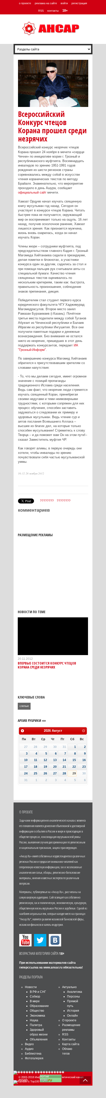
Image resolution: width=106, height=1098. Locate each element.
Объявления (39, 1039)
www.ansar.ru (52, 967)
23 (84, 766)
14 (64, 760)
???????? (47, 500)
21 (64, 766)
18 (35, 766)
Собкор (35, 996)
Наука (34, 1020)
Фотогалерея (34, 1058)
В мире (35, 1001)
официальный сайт (32, 192)
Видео (29, 1044)
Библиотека (33, 1053)
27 (55, 773)
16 (84, 760)
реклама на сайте (46, 3)
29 (74, 773)
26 (45, 773)
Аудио (29, 1049)
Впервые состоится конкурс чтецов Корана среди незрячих (47, 665)
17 (26, 766)
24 (26, 773)
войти (64, 3)
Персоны (73, 996)
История (73, 1010)
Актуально (69, 987)
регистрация (79, 3)
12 (45, 760)
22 (74, 766)
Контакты (68, 1039)
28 (64, 773)
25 (35, 773)
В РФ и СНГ (38, 992)
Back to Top (85, 1080)
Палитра (36, 1025)
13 (55, 760)
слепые (24, 705)
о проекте (25, 3)
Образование (39, 1006)
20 (55, 766)
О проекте (69, 1020)
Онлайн (72, 1015)
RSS (41, 10)
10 (26, 760)
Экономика (37, 1015)
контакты (53, 10)
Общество (37, 1010)
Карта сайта (70, 1044)
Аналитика (74, 992)
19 (45, 766)
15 (74, 760)
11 (35, 760)
